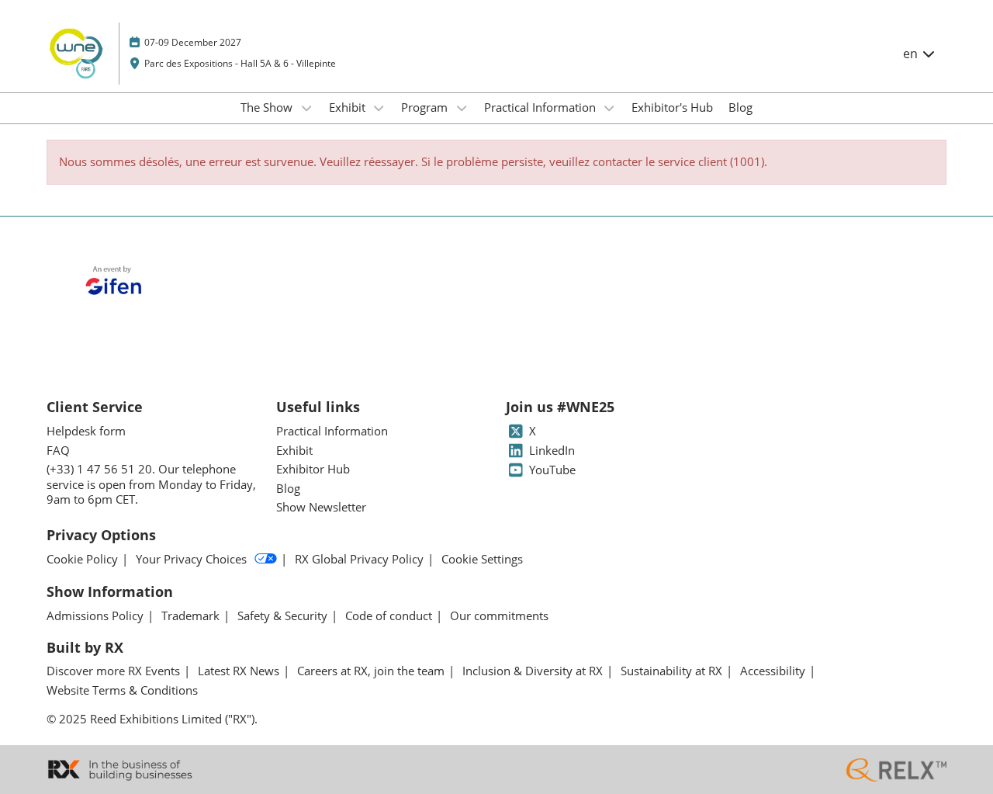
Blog (740, 107)
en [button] (912, 53)
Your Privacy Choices (191, 559)
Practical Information (541, 107)
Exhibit (348, 107)
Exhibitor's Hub (672, 107)
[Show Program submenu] (462, 107)
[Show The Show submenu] (306, 107)
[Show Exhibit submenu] (379, 107)
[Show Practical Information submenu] (610, 107)
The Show (268, 107)
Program (426, 107)
